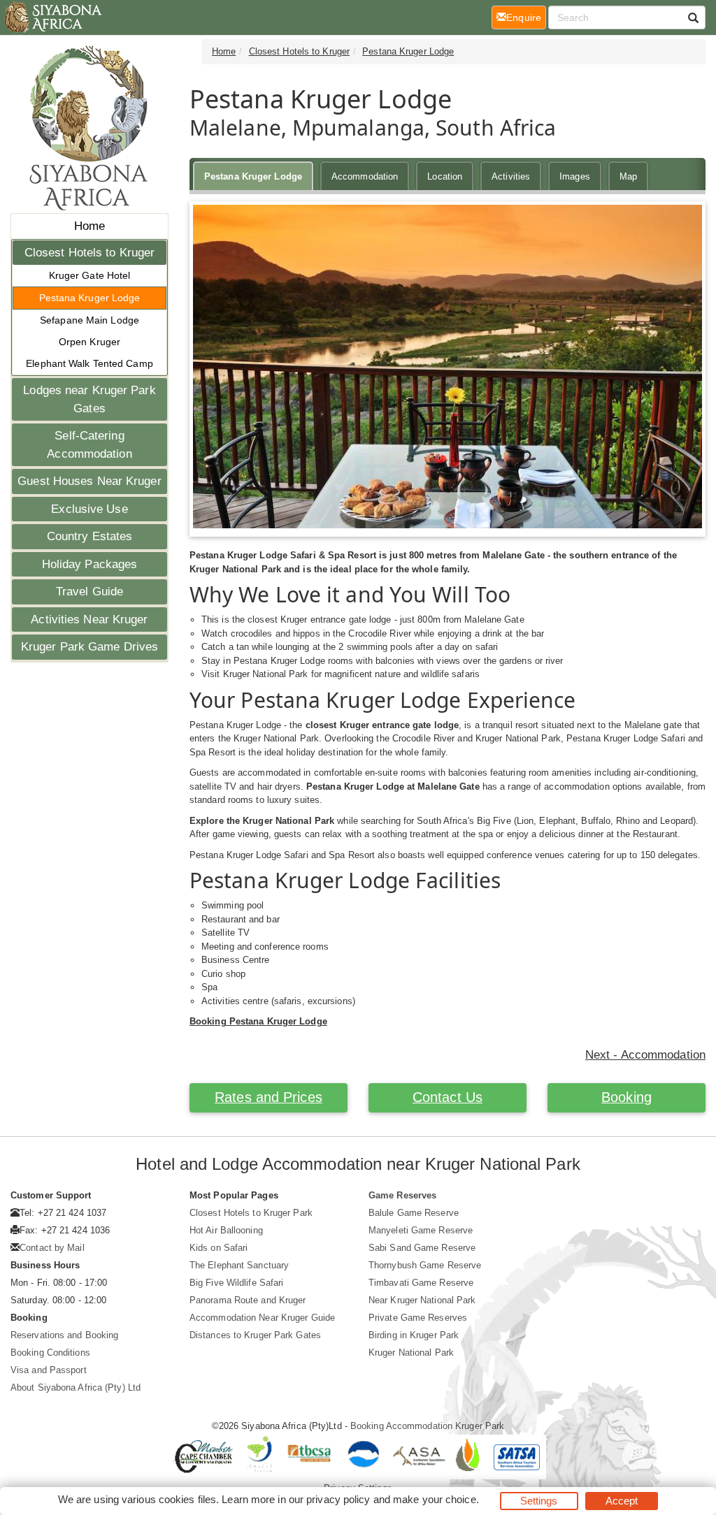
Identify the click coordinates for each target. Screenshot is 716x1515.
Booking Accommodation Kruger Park (427, 1426)
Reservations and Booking (64, 1335)
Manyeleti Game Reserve (420, 1230)
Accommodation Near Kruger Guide (262, 1317)
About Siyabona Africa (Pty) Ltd (75, 1387)
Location (444, 176)
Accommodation (364, 176)
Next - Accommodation (645, 1054)
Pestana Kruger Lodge (90, 297)
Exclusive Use (89, 509)
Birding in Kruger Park (413, 1335)
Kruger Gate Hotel (90, 275)
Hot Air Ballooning (226, 1230)
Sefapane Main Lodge (89, 320)
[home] (52, 17)
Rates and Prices (268, 1097)
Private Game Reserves (417, 1317)
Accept (622, 1501)
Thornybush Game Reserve (424, 1265)
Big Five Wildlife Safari (236, 1282)
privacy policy (338, 1499)
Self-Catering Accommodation (89, 445)
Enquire (526, 17)
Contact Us (447, 1097)
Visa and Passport (48, 1370)
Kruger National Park (411, 1352)
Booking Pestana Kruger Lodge (258, 1021)
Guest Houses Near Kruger (89, 481)
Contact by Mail (52, 1247)
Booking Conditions (50, 1352)
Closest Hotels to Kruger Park (251, 1213)
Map (628, 176)
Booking (626, 1097)
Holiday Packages (90, 564)
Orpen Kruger (89, 341)
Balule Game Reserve (413, 1213)
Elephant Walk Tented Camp (89, 363)
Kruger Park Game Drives (89, 646)
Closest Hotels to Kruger (89, 252)
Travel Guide (89, 591)
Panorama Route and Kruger (247, 1300)
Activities (511, 176)
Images (574, 176)
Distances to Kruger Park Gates (255, 1335)
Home (89, 226)
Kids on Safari (218, 1247)
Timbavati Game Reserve (420, 1282)
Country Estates (90, 536)
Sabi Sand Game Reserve (421, 1247)
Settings (539, 1501)
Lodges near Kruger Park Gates (89, 399)
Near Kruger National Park (422, 1300)
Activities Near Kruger (89, 619)
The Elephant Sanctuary (239, 1265)
